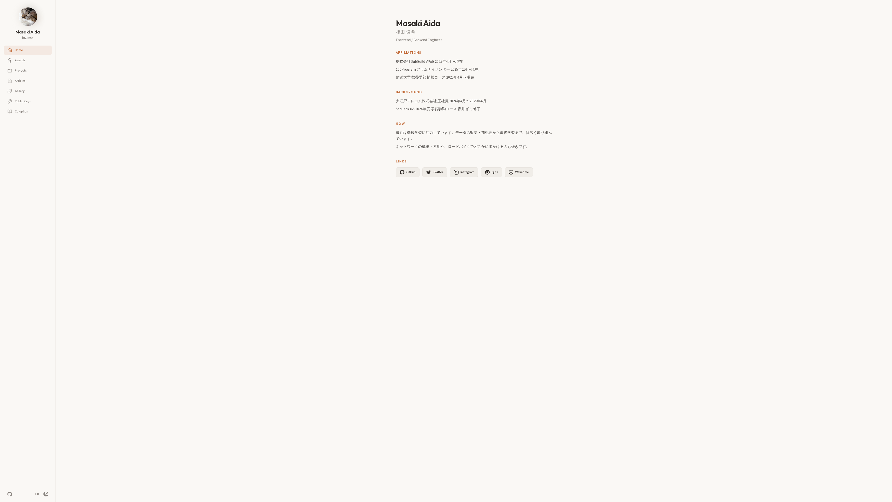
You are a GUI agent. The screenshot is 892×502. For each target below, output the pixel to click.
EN (37, 494)
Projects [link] (21, 70)
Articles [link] (20, 81)
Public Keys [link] (23, 101)
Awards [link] (20, 60)
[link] (10, 494)
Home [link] (19, 50)
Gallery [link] (20, 91)
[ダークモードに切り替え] (46, 494)
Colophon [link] (21, 111)
